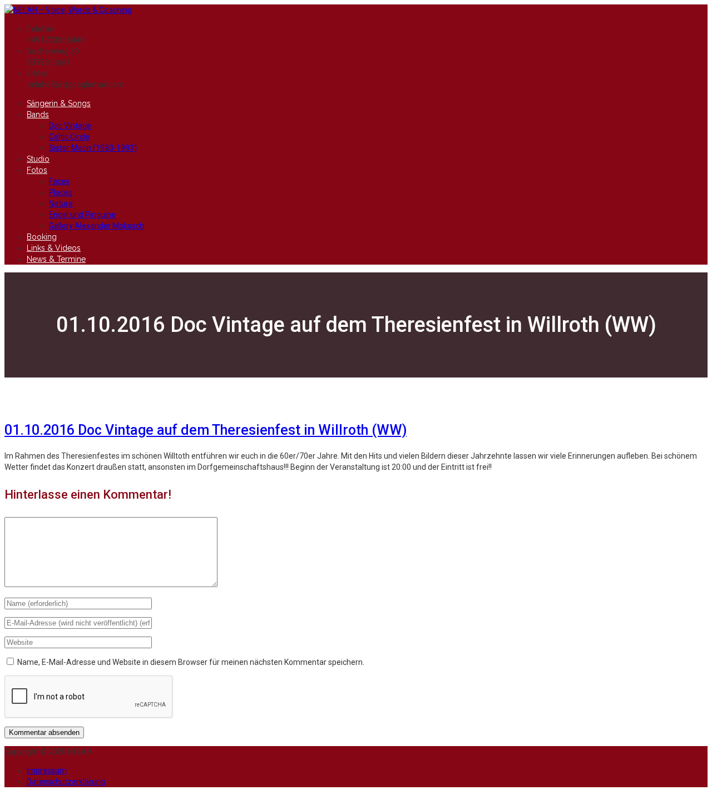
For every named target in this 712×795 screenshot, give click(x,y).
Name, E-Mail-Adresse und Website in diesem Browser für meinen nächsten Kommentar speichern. (190, 662)
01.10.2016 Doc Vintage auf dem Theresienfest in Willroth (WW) (205, 430)
